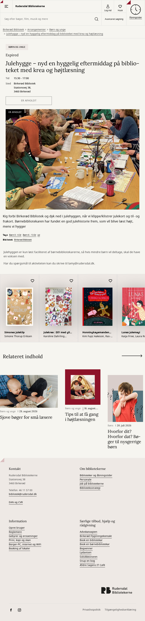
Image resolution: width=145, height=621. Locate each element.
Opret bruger (17, 528)
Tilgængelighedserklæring (120, 610)
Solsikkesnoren (88, 557)
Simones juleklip (14, 332)
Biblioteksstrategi (90, 488)
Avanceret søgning (114, 19)
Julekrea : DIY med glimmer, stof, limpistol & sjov (58, 333)
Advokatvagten (88, 532)
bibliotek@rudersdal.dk (23, 494)
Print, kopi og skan (20, 540)
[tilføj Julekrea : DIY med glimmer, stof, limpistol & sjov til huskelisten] (71, 281)
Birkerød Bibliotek (13, 29)
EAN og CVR (16, 502)
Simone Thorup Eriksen (18, 336)
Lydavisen (85, 552)
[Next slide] (132, 356)
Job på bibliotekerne (92, 484)
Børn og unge (57, 29)
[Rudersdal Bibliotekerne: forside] (116, 590)
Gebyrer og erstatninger (23, 536)
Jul (39, 235)
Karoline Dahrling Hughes (54, 336)
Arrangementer (36, 29)
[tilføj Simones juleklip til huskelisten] (32, 281)
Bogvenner (86, 548)
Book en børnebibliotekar (95, 544)
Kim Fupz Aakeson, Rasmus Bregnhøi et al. (96, 336)
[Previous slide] (132, 362)
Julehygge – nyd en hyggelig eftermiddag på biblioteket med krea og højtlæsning (54, 34)
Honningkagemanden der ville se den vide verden (95, 333)
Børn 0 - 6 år (15, 235)
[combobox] (51, 19)
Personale (85, 480)
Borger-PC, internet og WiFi (25, 544)
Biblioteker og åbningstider (96, 475)
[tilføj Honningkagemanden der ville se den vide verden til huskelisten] (110, 281)
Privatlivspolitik (91, 610)
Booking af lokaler (19, 548)
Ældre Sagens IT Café (92, 565)
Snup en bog (87, 561)
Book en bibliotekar (91, 540)
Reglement (15, 532)
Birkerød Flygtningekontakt (96, 536)
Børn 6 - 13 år (29, 235)
